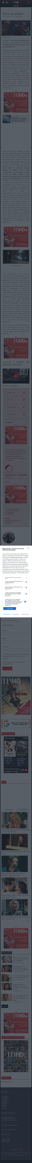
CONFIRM (10, 608)
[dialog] (16, 581)
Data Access (16, 614)
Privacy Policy (25, 614)
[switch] (25, 582)
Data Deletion (6, 614)
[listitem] (16, 578)
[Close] (28, 548)
